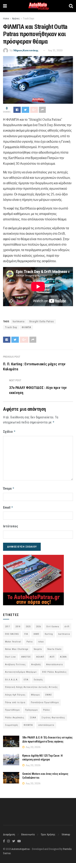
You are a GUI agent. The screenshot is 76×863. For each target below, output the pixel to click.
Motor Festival (13, 641)
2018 (17, 626)
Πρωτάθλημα (12, 710)
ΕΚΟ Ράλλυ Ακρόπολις (54, 672)
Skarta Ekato (54, 649)
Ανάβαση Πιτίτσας (15, 664)
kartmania (19, 321)
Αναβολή (36, 664)
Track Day (11, 327)
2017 (7, 626)
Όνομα (8, 488)
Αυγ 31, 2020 (55, 50)
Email (8, 507)
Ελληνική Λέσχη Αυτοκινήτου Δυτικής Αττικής (31, 687)
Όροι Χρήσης (48, 834)
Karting (49, 634)
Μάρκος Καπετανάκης (25, 50)
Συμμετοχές (11, 725)
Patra (30, 641)
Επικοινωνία (28, 834)
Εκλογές (38, 679)
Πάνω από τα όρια (15, 702)
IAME (36, 634)
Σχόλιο (9, 432)
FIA (26, 634)
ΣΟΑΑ (33, 717)
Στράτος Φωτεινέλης (53, 717)
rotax (41, 641)
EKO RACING (12, 634)
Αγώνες (16, 18)
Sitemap (66, 834)
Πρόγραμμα (31, 710)
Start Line (10, 657)
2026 (38, 626)
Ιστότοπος (10, 526)
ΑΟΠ (52, 657)
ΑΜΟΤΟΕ (26, 657)
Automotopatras (20, 849)
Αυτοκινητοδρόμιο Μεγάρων (21, 672)
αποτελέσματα (46, 725)
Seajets (38, 649)
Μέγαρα (35, 694)
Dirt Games (52, 626)
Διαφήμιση (9, 834)
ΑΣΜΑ (63, 657)
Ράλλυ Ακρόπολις (14, 717)
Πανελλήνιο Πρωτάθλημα (45, 702)
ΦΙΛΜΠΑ (26, 327)
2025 (28, 626)
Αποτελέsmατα (54, 664)
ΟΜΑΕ (48, 694)
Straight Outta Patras (41, 321)
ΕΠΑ (26, 679)
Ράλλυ (46, 710)
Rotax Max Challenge (16, 649)
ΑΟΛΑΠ (40, 657)
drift (67, 626)
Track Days (28, 18)
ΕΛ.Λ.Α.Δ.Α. (11, 679)
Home (6, 18)
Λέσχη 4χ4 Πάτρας (15, 694)
